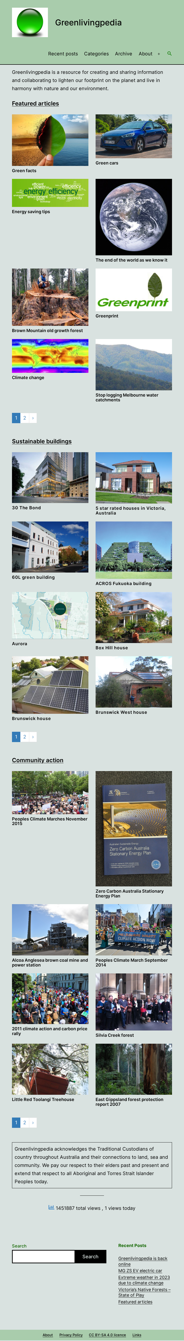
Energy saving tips (31, 211)
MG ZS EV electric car (140, 1270)
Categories (96, 54)
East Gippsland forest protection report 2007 (129, 1102)
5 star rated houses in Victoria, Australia (131, 510)
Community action (37, 760)
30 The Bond (26, 507)
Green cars (107, 162)
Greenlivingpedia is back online (142, 1261)
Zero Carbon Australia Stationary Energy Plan (130, 893)
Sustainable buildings (42, 441)
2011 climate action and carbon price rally (49, 1031)
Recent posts (63, 54)
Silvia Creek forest (115, 1035)
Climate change (28, 377)
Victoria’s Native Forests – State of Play (144, 1292)
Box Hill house (112, 647)
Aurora (19, 643)
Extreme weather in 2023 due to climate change (144, 1280)
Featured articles (35, 103)
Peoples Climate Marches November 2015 (49, 821)
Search (19, 1245)
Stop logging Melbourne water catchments (127, 397)
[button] (169, 54)
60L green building (33, 577)
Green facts (24, 170)
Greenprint (107, 315)
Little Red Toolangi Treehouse (43, 1099)
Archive (123, 54)
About (145, 54)
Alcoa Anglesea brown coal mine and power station (50, 962)
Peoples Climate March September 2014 (132, 962)
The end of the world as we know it (131, 260)
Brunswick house (31, 718)
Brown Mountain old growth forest (47, 330)
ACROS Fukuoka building (124, 583)
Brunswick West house (121, 712)
